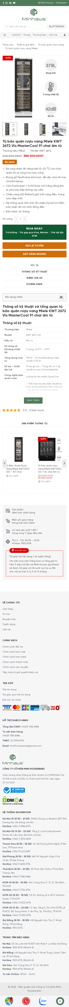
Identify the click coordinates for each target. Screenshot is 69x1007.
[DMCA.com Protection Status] (13, 800)
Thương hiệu (39, 35)
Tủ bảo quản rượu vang (51, 45)
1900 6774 (17, 928)
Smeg (26, 35)
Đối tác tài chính (12, 700)
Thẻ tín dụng (9, 690)
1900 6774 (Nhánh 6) (23, 947)
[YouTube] (14, 3)
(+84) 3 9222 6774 (21, 903)
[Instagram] (7, 3)
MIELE (22, 151)
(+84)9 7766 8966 (30, 727)
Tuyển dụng (9, 624)
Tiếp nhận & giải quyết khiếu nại (20, 672)
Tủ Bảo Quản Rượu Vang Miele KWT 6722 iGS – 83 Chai (17, 469)
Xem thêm (33, 400)
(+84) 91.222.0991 (21, 851)
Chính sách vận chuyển (15, 667)
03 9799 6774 (17, 741)
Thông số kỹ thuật (34, 272)
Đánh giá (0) (34, 278)
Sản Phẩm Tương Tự (34, 423)
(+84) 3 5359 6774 (21, 915)
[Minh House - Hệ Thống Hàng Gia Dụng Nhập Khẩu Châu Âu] (34, 14)
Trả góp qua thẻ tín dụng (16, 695)
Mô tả (34, 265)
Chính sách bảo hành (14, 657)
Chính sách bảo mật (14, 652)
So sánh (10, 162)
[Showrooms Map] (9, 1001)
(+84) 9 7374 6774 (21, 890)
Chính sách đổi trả (13, 647)
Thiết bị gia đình (25, 45)
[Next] (57, 85)
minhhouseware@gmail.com (25, 746)
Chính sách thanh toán (15, 662)
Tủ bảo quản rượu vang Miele (21, 48)
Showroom (61, 3)
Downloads (34, 284)
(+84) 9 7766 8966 (21, 877)
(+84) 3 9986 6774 (21, 826)
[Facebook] (4, 3)
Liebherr (16, 35)
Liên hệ (53, 35)
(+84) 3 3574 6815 (21, 839)
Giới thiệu (8, 609)
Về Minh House (45, 3)
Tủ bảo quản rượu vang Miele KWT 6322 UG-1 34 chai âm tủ (49, 469)
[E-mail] (10, 3)
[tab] (34, 265)
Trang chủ (8, 45)
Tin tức (6, 614)
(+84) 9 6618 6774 (21, 864)
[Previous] (8, 85)
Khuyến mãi (9, 619)
